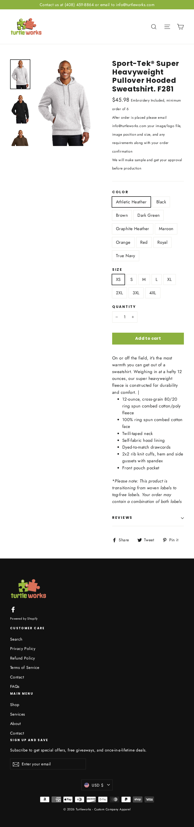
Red (144, 242)
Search (16, 639)
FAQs (14, 686)
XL (169, 279)
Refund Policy (22, 658)
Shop (14, 705)
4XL (152, 293)
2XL (119, 293)
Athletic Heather (131, 202)
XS (118, 279)
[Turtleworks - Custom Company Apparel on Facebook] (13, 609)
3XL (136, 293)
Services (17, 714)
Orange (123, 242)
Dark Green (148, 215)
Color (120, 192)
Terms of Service (24, 667)
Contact (17, 677)
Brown (122, 215)
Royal (162, 242)
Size (117, 270)
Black (161, 202)
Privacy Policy (22, 648)
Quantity (124, 307)
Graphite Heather (132, 229)
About (15, 723)
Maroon (166, 229)
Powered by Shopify (23, 618)
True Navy (125, 256)
